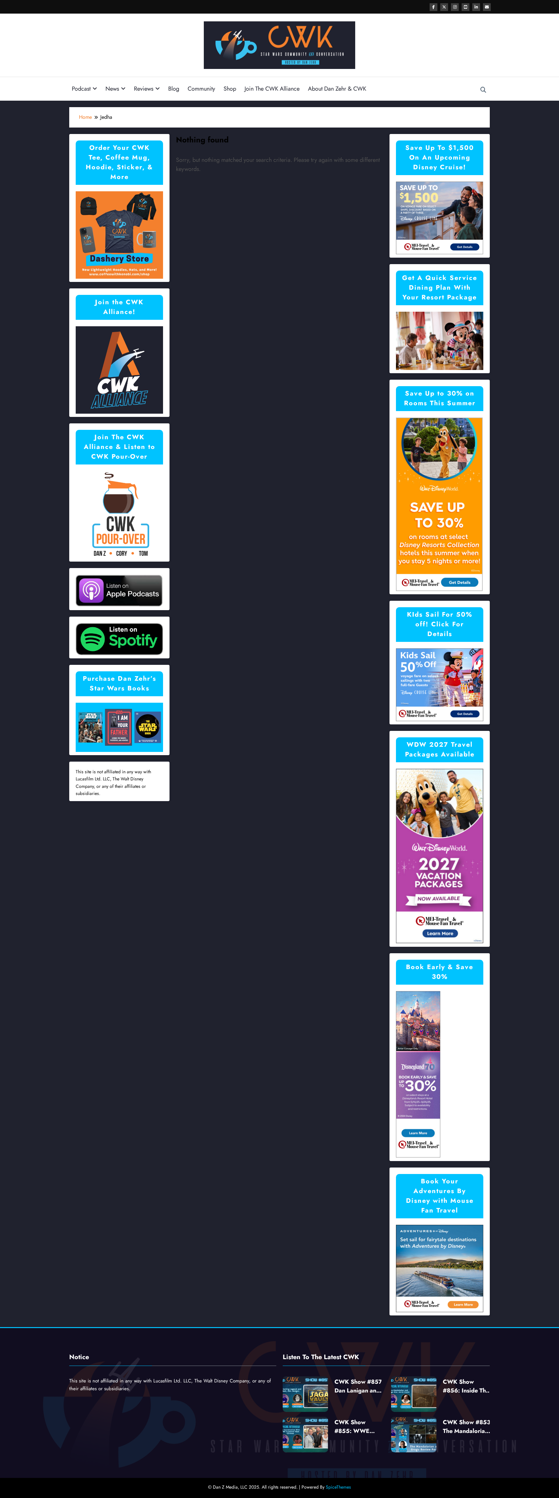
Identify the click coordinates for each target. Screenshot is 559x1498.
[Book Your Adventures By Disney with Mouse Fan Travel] (439, 1268)
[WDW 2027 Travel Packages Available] (439, 855)
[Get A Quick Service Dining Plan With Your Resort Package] (439, 340)
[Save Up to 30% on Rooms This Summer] (439, 504)
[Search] (483, 90)
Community (201, 88)
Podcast (81, 88)
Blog (173, 88)
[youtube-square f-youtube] (465, 7)
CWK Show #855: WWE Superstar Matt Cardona (354, 1427)
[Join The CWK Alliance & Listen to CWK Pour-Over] (119, 514)
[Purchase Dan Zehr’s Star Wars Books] (119, 727)
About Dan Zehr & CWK (337, 88)
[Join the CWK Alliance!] (119, 369)
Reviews (143, 88)
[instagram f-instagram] (455, 7)
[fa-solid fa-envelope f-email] (487, 7)
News (112, 88)
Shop (230, 88)
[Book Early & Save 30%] (418, 1074)
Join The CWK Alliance (272, 88)
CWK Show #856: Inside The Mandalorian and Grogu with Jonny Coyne (466, 1386)
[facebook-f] (433, 7)
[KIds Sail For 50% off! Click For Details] (439, 684)
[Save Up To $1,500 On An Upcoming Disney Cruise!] (439, 217)
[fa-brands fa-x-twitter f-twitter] (444, 7)
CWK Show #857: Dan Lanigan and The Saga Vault (359, 1386)
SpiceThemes (338, 1487)
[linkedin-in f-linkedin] (476, 7)
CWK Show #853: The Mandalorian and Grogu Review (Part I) (467, 1427)
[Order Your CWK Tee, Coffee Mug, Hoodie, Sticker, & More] (119, 234)
